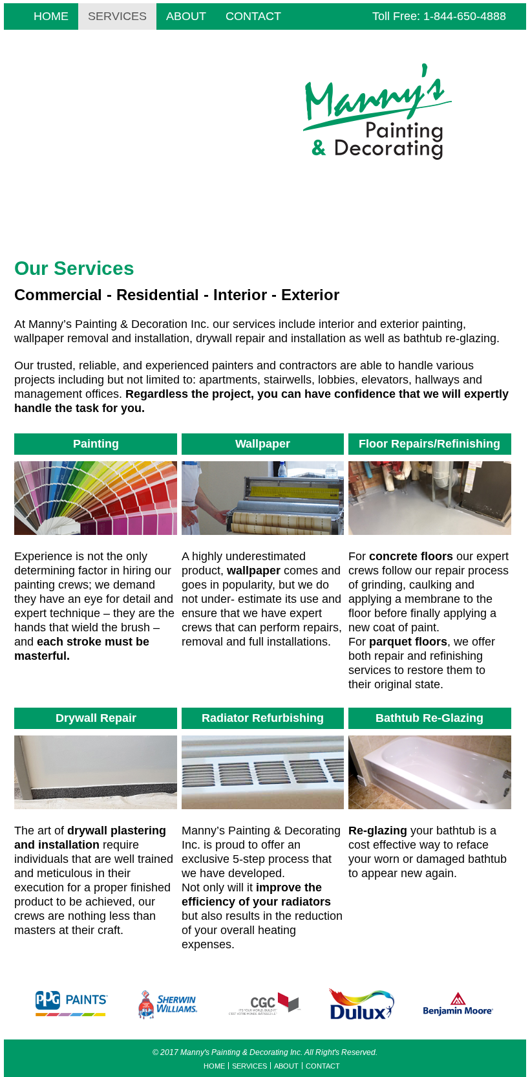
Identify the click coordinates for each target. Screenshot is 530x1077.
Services (117, 16)
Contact (253, 16)
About (186, 16)
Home (51, 16)
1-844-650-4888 (464, 16)
